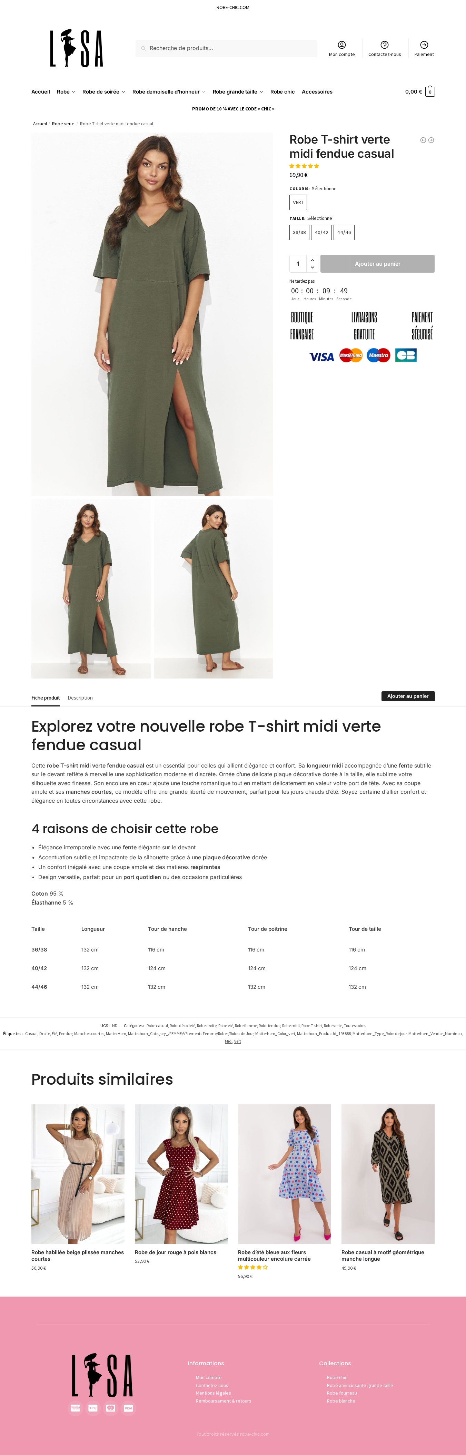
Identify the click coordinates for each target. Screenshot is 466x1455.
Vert (298, 202)
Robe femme (246, 1025)
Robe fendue (269, 1025)
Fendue (65, 1033)
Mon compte (342, 54)
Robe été (225, 1025)
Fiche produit (45, 697)
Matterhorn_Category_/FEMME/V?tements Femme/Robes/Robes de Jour (191, 1033)
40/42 (321, 232)
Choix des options (78, 1283)
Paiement (424, 54)
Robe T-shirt (311, 1025)
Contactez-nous (384, 54)
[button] (304, 166)
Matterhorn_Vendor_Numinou (435, 1033)
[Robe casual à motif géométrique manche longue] (388, 1174)
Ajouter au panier (377, 263)
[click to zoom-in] (152, 314)
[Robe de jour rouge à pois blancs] (181, 1174)
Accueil (40, 124)
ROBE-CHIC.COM (233, 7)
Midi (228, 1041)
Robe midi (291, 1025)
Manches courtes (89, 1033)
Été (54, 1033)
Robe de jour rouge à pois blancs (175, 1252)
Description (80, 697)
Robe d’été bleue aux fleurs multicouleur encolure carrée (274, 1255)
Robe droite (207, 1025)
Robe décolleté (182, 1025)
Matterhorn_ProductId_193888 (324, 1033)
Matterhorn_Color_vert (275, 1033)
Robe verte (63, 124)
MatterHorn (116, 1033)
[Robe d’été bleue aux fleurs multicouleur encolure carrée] (284, 1174)
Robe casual (157, 1025)
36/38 (299, 232)
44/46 (344, 232)
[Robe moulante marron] (423, 140)
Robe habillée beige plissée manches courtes (77, 1255)
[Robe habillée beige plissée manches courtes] (78, 1174)
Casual (31, 1033)
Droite (44, 1033)
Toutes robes (355, 1025)
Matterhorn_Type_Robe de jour (380, 1033)
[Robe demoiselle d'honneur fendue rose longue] (431, 140)
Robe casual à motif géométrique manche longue (382, 1255)
